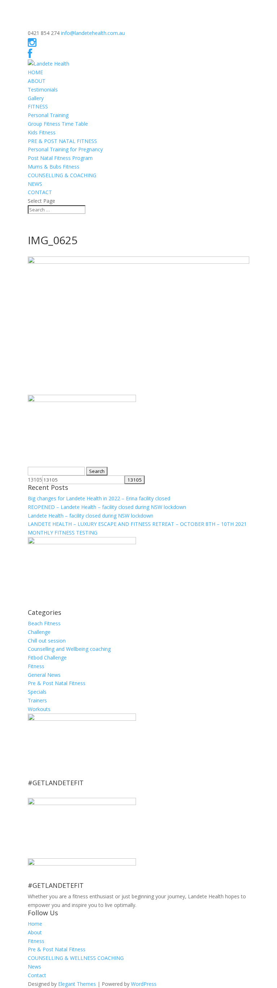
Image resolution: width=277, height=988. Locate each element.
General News (44, 674)
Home (35, 923)
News (34, 966)
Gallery (36, 98)
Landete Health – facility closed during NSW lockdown (90, 515)
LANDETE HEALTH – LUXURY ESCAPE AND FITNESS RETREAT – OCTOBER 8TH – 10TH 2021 (137, 523)
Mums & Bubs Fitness (53, 166)
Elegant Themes (77, 983)
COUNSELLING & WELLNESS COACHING (76, 958)
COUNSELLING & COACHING (62, 175)
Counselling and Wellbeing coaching (69, 648)
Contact (37, 975)
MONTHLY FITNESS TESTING (62, 532)
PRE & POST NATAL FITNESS (62, 141)
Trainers (37, 700)
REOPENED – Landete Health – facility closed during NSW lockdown (107, 507)
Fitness (36, 666)
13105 (35, 479)
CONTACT (40, 192)
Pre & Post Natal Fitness (56, 683)
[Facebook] (30, 55)
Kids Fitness (42, 132)
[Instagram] (32, 44)
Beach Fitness (44, 623)
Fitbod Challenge (47, 657)
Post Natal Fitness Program (60, 158)
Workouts (39, 709)
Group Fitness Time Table (58, 123)
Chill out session (47, 640)
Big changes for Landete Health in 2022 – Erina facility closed (99, 498)
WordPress (144, 983)
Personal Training (48, 115)
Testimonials (43, 89)
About (35, 932)
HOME (35, 72)
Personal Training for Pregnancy (65, 149)
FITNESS (38, 106)
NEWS (35, 183)
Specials (37, 691)
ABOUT (36, 80)
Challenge (39, 632)
